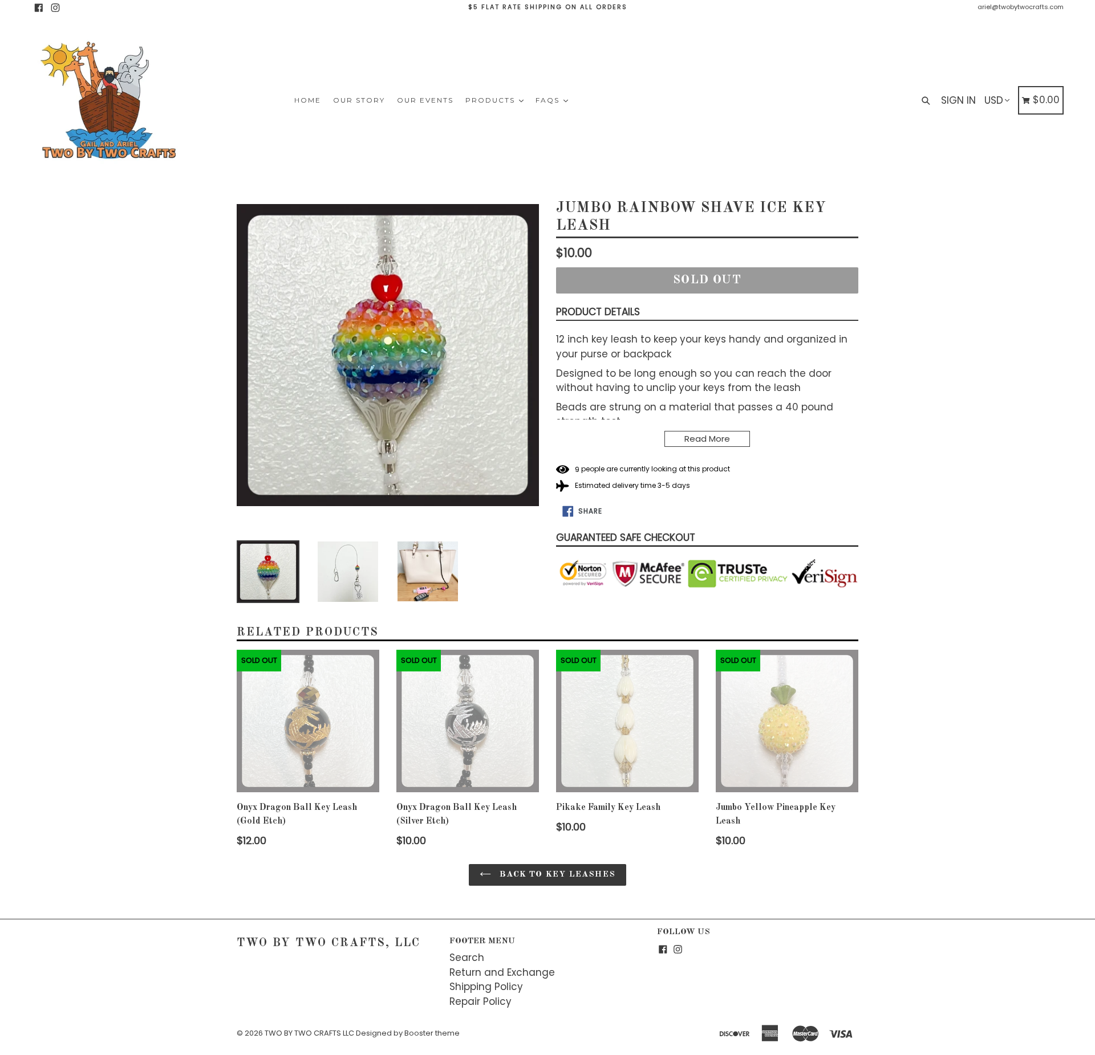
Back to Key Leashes (556, 874)
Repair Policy (480, 1001)
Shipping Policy (486, 986)
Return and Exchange (502, 972)
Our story (359, 100)
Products (491, 100)
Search (466, 957)
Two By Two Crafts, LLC (328, 943)
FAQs (549, 100)
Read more (707, 439)
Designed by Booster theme (408, 1033)
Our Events (425, 100)
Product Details (598, 312)
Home (307, 100)
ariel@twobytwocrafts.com (1021, 6)
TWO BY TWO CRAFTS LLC (309, 1033)
